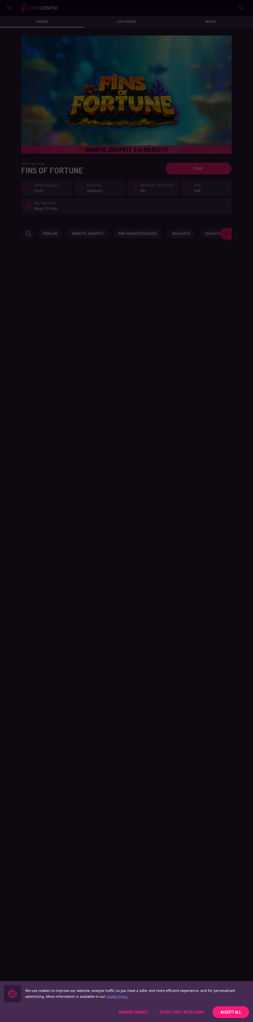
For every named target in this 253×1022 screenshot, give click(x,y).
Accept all (230, 1012)
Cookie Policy (117, 996)
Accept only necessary (182, 1012)
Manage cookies (133, 1012)
